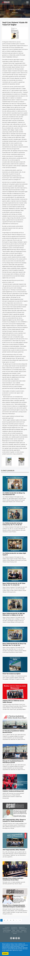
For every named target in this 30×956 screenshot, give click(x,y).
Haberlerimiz (14, 928)
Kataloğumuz (6, 928)
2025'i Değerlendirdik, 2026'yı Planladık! (14, 849)
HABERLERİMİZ (18, 15)
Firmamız (7, 927)
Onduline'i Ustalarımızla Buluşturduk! (13, 791)
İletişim (15, 933)
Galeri (18, 930)
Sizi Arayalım (6, 931)
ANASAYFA (10, 15)
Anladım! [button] (5, 953)
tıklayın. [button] (20, 950)
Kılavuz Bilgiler (7, 930)
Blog (14, 930)
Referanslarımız (23, 928)
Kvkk (25, 931)
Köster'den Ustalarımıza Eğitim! (12, 673)
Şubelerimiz (22, 927)
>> (20, 920)
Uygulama (23, 930)
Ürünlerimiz (14, 927)
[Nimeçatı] (6, 2)
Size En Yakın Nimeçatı (16, 931)
